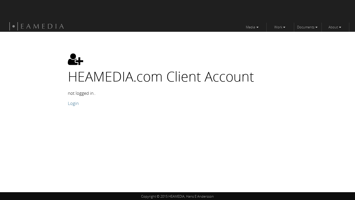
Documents (305, 27)
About (333, 27)
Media (250, 27)
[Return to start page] (36, 29)
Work (278, 27)
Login (73, 103)
